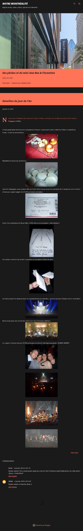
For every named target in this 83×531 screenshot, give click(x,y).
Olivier (11, 481)
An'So (10, 468)
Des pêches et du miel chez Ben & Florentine (28, 73)
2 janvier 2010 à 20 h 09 (23, 481)
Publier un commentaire (21, 83)
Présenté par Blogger (42, 525)
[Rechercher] (74, 3)
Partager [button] (6, 83)
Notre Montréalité (15, 3)
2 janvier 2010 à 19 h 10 (22, 468)
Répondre (13, 476)
